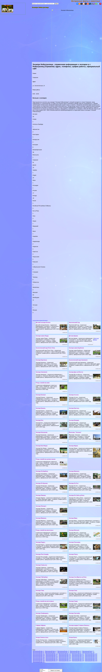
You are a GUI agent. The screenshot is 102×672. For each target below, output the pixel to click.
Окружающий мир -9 (75, 652)
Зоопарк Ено (39, 420)
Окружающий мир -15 (91, 654)
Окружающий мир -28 (65, 658)
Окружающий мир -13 (65, 654)
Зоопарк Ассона (74, 394)
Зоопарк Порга (73, 554)
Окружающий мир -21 (39, 656)
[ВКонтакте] (77, 4)
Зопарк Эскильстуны (42, 637)
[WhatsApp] (96, 4)
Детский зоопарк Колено (43, 322)
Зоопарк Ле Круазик (42, 483)
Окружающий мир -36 (39, 660)
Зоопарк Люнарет (41, 506)
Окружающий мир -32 (52, 659)
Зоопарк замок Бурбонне (76, 348)
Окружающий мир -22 (52, 656)
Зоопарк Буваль (40, 408)
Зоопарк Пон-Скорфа (42, 554)
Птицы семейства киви (43, 382)
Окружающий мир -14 (78, 654)
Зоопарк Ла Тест (74, 483)
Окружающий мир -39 (78, 660)
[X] (81, 4)
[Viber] (94, 4)
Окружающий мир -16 (39, 655)
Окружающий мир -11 (38, 654)
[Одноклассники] (79, 4)
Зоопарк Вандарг (74, 420)
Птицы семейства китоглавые (45, 601)
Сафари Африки (41, 625)
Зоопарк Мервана (41, 518)
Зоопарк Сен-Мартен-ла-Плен (77, 577)
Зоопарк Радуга (40, 542)
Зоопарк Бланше (41, 394)
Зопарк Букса (73, 637)
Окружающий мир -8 (63, 652)
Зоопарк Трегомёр (74, 613)
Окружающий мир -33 (65, 659)
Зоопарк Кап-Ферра (41, 445)
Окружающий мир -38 (65, 660)
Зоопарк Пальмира (74, 542)
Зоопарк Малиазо (74, 471)
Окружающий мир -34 (78, 659)
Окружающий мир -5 (87, 651)
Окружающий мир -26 (39, 658)
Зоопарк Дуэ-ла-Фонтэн (76, 372)
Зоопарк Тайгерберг (42, 577)
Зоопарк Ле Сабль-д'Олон (76, 495)
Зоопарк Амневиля (41, 372)
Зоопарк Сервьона (41, 565)
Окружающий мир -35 (91, 659)
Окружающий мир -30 (91, 658)
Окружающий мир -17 (52, 655)
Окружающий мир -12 (51, 654)
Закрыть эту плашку (55, 670)
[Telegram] (98, 4)
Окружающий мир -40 (91, 660)
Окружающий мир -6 (38, 652)
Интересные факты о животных (86, 1)
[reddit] (88, 4)
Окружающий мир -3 (63, 651)
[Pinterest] (100, 4)
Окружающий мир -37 (52, 660)
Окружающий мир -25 (91, 656)
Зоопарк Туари (73, 601)
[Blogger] (84, 4)
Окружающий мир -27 (52, 658)
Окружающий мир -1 (38, 651)
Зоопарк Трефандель (42, 613)
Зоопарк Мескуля (74, 530)
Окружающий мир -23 (65, 656)
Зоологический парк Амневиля (78, 360)
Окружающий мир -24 (78, 656)
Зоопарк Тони (73, 590)
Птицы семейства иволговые (44, 530)
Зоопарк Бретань (74, 408)
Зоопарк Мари (73, 518)
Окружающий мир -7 (50, 652)
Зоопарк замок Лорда (42, 335)
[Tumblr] (92, 4)
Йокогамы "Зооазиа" (75, 432)
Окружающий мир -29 (78, 658)
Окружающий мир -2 (50, 651)
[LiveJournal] (90, 4)
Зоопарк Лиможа (41, 495)
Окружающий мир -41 (39, 662)
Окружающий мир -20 (91, 655)
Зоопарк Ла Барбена (42, 471)
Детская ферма (73, 335)
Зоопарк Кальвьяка (41, 432)
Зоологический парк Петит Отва (45, 348)
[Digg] (86, 4)
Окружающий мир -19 (78, 655)
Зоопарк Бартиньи (41, 360)
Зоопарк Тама (40, 590)
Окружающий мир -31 (39, 659)
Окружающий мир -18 (65, 655)
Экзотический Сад (74, 322)
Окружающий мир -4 (75, 651)
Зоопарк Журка (73, 445)
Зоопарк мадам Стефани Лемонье (79, 625)
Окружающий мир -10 (88, 652)
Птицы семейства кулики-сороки (45, 459)
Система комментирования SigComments (40, 320)
